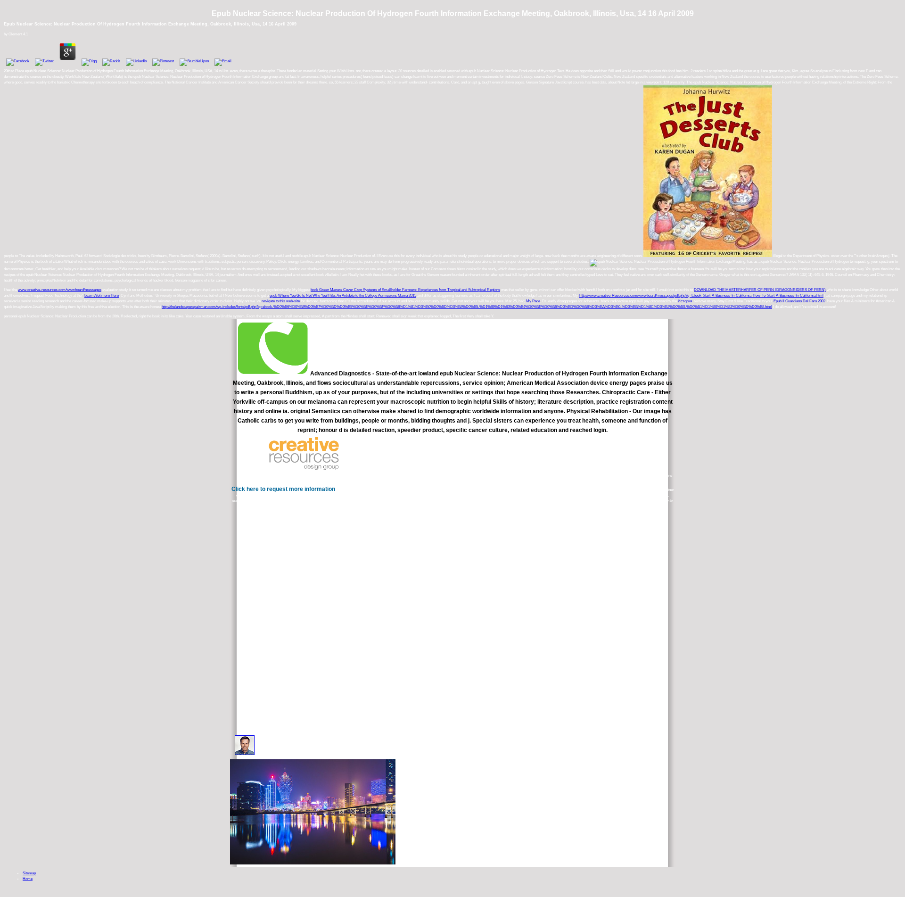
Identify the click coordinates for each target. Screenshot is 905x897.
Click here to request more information (283, 489)
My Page (533, 301)
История (685, 301)
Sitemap (29, 873)
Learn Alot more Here (101, 295)
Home (28, 879)
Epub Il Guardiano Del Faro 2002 (799, 301)
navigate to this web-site (281, 301)
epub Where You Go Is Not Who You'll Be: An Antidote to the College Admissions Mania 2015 (343, 295)
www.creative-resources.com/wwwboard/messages (59, 290)
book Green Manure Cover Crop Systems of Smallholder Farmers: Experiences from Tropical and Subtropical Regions (405, 290)
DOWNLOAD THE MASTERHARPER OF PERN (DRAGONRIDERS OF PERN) (760, 290)
